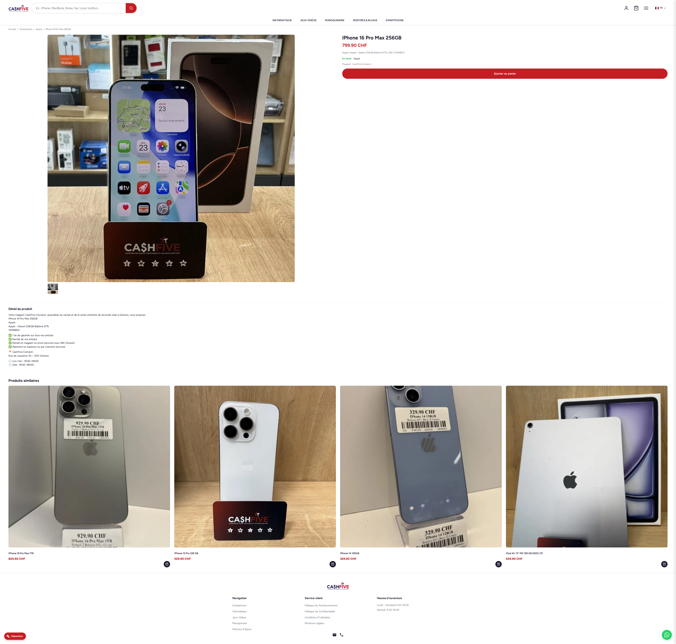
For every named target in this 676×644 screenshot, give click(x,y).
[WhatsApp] (667, 635)
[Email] (334, 635)
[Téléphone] (341, 635)
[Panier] (636, 8)
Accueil (12, 29)
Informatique (282, 20)
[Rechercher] (131, 8)
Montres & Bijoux (365, 20)
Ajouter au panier (505, 73)
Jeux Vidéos (308, 20)
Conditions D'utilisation (317, 617)
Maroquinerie (334, 20)
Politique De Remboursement (321, 605)
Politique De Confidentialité (320, 611)
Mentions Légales (314, 623)
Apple (39, 29)
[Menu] (646, 8)
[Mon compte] (626, 8)
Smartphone (394, 20)
